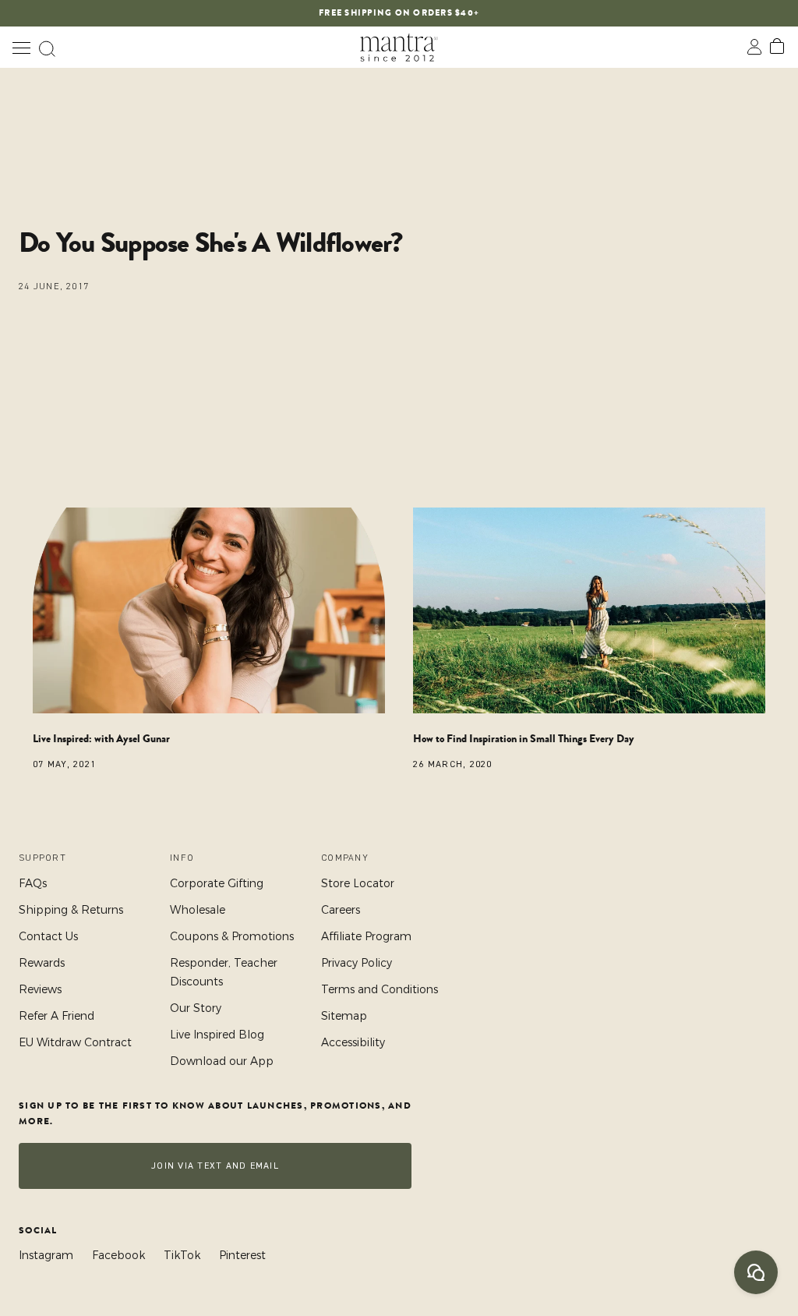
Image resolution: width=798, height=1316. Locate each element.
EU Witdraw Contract (75, 1042)
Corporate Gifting (216, 883)
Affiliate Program (366, 936)
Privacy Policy (356, 963)
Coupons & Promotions (232, 936)
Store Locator (357, 883)
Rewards (42, 963)
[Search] (47, 47)
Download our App (222, 1061)
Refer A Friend (56, 1016)
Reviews (40, 989)
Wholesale (197, 910)
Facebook (118, 1255)
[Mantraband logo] (399, 47)
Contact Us (48, 936)
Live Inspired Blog (217, 1035)
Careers (340, 910)
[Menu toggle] (21, 47)
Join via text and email (215, 1166)
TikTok (182, 1255)
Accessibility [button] (353, 1042)
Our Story (195, 1008)
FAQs (33, 883)
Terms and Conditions (379, 989)
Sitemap (344, 1016)
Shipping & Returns (71, 910)
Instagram (46, 1255)
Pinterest (242, 1255)
